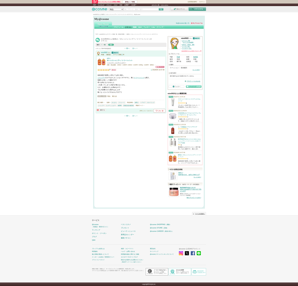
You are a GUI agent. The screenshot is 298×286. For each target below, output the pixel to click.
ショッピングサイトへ (160, 67)
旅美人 (109, 58)
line (199, 253)
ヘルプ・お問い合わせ (128, 251)
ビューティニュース (128, 231)
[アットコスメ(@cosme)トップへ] (99, 10)
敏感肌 (195, 57)
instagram (181, 253)
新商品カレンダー (127, 234)
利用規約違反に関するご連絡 (130, 254)
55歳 (178, 57)
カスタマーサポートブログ (129, 257)
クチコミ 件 (186, 41)
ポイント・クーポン (99, 233)
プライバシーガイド (98, 260)
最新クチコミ (126, 238)
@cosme (100, 225)
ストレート (122, 102)
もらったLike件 (188, 42)
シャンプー (101, 77)
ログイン (202, 2)
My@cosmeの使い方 (182, 23)
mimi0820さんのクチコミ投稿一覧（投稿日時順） (112, 34)
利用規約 (95, 251)
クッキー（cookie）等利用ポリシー (103, 257)
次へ (134, 48)
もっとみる (196, 70)
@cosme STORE (159, 228)
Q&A (121, 4)
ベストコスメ (164, 5)
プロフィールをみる (193, 81)
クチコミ (128, 27)
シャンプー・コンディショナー (116, 62)
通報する (101, 110)
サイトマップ (154, 251)
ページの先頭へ (200, 214)
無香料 (120, 105)
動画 (135, 27)
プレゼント (125, 228)
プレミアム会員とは (98, 248)
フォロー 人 (186, 46)
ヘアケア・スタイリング (147, 102)
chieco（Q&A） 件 (188, 45)
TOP (94, 4)
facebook (193, 253)
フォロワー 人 (186, 48)
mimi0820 (104, 52)
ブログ (115, 4)
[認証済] (115, 52)
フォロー (146, 27)
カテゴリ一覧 (155, 5)
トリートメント (139, 77)
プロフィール (119, 27)
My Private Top (198, 23)
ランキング (101, 4)
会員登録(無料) (192, 2)
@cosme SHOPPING (160, 224)
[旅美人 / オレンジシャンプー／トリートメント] (102, 64)
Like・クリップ (157, 27)
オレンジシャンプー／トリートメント (120, 60)
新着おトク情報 (130, 2)
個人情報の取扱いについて (100, 254)
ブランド (109, 4)
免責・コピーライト (127, 248)
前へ (128, 48)
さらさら (114, 102)
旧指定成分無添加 (128, 105)
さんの (191, 51)
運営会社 (153, 248)
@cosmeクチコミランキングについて (162, 254)
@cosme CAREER (161, 231)
